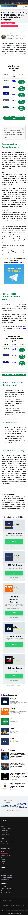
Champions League (5, 828)
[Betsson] (8, 594)
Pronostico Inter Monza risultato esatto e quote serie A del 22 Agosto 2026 (18, 765)
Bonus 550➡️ (22, 350)
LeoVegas (3, 863)
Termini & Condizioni (15, 905)
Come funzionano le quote (7, 841)
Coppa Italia (4, 832)
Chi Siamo (3, 886)
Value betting (4, 846)
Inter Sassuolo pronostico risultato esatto (14, 132)
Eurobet (16, 556)
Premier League (5, 834)
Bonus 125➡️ (22, 108)
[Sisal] (5, 725)
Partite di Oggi (4, 824)
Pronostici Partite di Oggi (8, 23)
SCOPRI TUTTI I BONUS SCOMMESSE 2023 (14, 118)
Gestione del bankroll (6, 844)
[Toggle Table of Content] (22, 128)
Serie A (2, 826)
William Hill (17, 627)
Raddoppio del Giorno (6, 877)
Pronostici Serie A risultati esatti (9, 25)
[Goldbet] (8, 530)
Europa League (4, 830)
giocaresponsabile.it (11, 913)
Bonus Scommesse (5, 871)
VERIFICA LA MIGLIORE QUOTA (13, 375)
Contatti (23, 905)
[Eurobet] (8, 562)
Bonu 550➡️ (22, 82)
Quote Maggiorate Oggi (6, 875)
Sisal (11, 718)
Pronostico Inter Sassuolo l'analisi (12, 130)
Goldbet (16, 524)
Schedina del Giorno (6, 879)
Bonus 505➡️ (22, 356)
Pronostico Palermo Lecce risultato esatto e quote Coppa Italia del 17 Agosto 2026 (17, 786)
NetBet (15, 658)
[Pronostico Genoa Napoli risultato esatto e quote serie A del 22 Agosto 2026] (5, 760)
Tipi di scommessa (5, 848)
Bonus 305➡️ (22, 95)
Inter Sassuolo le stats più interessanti (13, 134)
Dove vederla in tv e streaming (12, 137)
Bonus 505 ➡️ (22, 88)
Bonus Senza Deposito (6, 873)
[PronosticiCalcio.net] (9, 6)
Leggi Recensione (14, 546)
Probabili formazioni (10, 136)
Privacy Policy (6, 905)
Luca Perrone (10, 33)
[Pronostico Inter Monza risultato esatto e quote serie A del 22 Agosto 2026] (5, 770)
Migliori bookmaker (5, 855)
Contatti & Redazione (6, 893)
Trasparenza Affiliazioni (7, 890)
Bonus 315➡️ (22, 101)
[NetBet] (8, 665)
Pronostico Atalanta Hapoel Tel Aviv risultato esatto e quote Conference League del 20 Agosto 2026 (18, 776)
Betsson (16, 587)
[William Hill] (8, 633)
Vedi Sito (14, 541)
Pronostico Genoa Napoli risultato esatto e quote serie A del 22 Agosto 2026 (18, 754)
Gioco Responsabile (6, 888)
